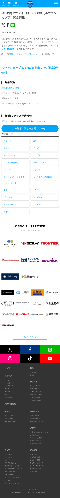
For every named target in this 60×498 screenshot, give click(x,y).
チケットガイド (35, 386)
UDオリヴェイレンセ (12, 197)
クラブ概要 (8, 454)
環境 (5, 190)
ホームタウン (9, 383)
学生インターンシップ (12, 483)
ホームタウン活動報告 (42, 177)
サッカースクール (36, 469)
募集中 (6, 212)
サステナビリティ (10, 463)
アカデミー (8, 204)
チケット (9, 5)
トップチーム (9, 155)
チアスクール (34, 471)
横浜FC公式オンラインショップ (40, 432)
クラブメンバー (39, 155)
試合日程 (33, 372)
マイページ (16, 5)
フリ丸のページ (10, 457)
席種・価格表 (34, 389)
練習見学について (10, 421)
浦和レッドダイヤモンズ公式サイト (24, 54)
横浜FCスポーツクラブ (12, 466)
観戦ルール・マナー (36, 421)
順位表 (32, 375)
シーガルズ (37, 197)
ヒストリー (8, 460)
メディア (36, 170)
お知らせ (7, 141)
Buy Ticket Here (35, 400)
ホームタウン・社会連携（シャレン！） (14, 180)
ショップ (3, 5)
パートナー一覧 (10, 474)
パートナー (8, 170)
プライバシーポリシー (30, 489)
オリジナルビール (36, 443)
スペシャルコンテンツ (37, 441)
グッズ (36, 148)
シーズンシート (39, 163)
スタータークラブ (11, 163)
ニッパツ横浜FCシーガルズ (13, 469)
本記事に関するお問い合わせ (30, 128)
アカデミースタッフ (36, 463)
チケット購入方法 (36, 391)
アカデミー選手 (35, 460)
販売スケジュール (36, 394)
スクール (36, 204)
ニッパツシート (35, 397)
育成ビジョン (34, 454)
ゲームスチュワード (11, 480)
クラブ (36, 190)
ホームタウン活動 (10, 471)
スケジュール (9, 418)
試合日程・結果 (35, 457)
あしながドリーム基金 (12, 477)
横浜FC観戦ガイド (36, 415)
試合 (35, 141)
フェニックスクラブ (36, 466)
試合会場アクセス (36, 418)
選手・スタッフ (10, 415)
